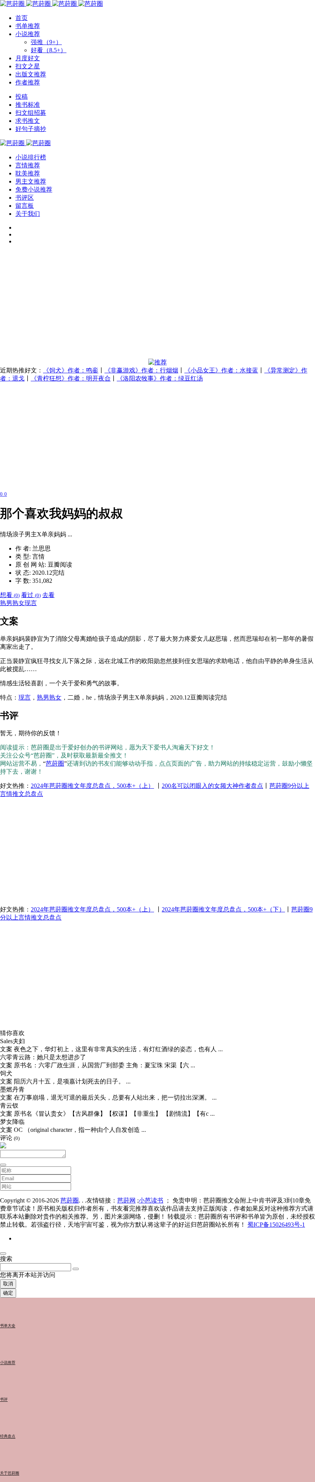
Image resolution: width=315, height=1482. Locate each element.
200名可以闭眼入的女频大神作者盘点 (212, 785)
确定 (8, 1293)
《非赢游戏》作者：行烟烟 (141, 370)
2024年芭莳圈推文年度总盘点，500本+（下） (223, 909)
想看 (10, 595)
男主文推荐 (30, 181)
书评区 (24, 197)
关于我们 (27, 213)
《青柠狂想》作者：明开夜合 (71, 378)
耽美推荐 (27, 173)
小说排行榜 (30, 157)
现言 (31, 603)
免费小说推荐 (33, 189)
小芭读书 (151, 1200)
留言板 (24, 205)
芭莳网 (126, 1200)
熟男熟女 (12, 603)
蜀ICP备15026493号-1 (276, 1224)
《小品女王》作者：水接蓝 (221, 370)
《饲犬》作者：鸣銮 (70, 370)
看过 (31, 595)
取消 (8, 1284)
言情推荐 (27, 165)
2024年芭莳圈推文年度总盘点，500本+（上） (92, 785)
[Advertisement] (157, 305)
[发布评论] (3, 1165)
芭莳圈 (55, 763)
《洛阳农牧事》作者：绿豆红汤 (160, 378)
